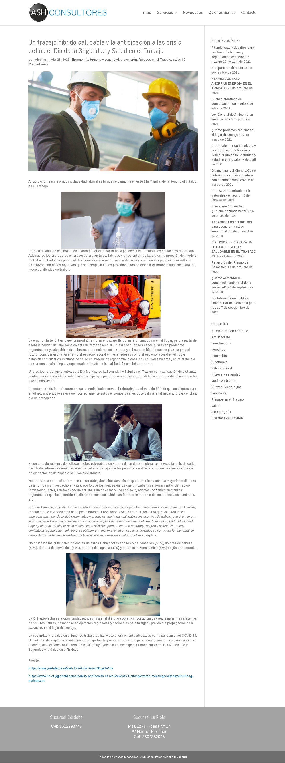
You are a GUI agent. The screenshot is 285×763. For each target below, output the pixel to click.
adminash (41, 59)
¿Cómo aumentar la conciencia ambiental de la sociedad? (231, 282)
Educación (219, 356)
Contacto (248, 13)
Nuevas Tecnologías (226, 387)
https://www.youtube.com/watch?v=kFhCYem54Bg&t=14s (70, 668)
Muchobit (180, 757)
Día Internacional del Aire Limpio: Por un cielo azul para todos (233, 302)
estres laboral (221, 368)
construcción (221, 343)
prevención (129, 59)
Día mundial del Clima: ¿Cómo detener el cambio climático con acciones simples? (233, 175)
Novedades (193, 13)
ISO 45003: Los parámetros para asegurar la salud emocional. (231, 226)
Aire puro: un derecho (227, 68)
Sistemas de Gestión (227, 418)
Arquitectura (220, 337)
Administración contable (229, 331)
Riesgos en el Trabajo (155, 59)
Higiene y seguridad (104, 59)
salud (177, 59)
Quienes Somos (221, 13)
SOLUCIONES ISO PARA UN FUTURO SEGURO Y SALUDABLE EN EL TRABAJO (233, 246)
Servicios (165, 13)
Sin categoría (221, 412)
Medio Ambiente (223, 381)
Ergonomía (80, 59)
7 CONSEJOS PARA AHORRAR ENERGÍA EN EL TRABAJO (231, 83)
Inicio (146, 13)
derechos (218, 349)
